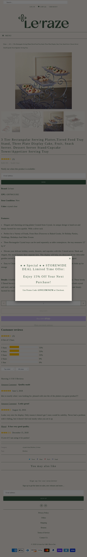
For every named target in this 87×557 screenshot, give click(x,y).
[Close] (69, 260)
